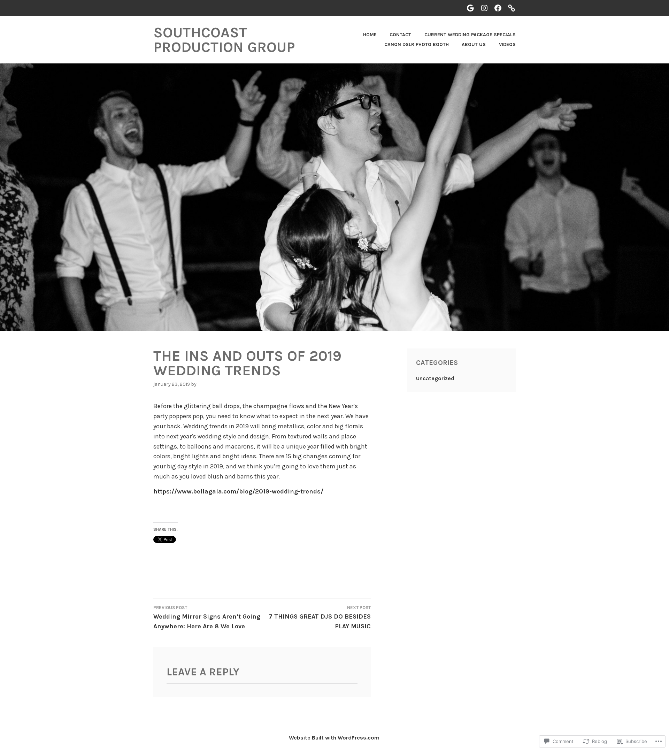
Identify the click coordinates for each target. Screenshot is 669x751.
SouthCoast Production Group (224, 40)
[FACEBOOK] (498, 8)
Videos (507, 44)
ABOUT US (474, 44)
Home (370, 35)
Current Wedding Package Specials (470, 35)
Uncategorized (435, 378)
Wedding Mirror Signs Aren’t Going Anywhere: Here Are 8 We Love (206, 617)
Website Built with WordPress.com (334, 737)
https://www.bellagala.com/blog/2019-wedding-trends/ (238, 491)
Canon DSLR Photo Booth (416, 44)
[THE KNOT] (511, 8)
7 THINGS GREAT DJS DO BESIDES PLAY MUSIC (320, 617)
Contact (400, 35)
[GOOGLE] (470, 8)
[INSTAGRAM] (484, 8)
